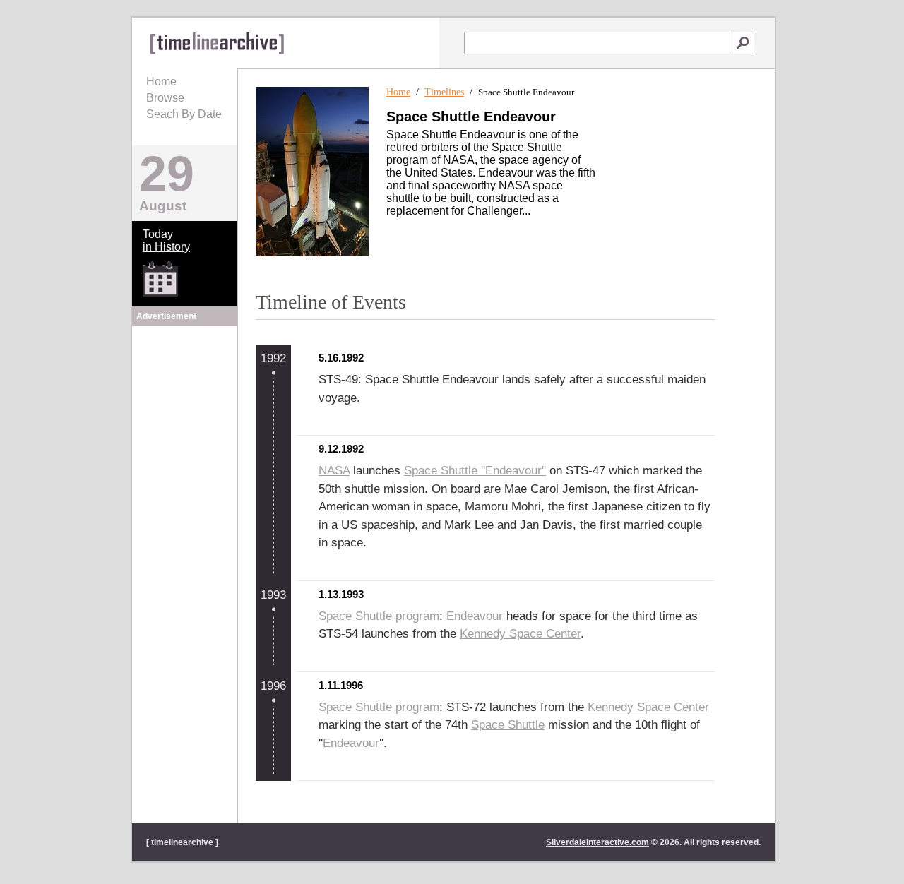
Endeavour (474, 616)
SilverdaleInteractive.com (597, 842)
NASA (334, 470)
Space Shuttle (508, 724)
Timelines (444, 92)
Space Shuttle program (379, 616)
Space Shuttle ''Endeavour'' (475, 470)
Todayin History (166, 240)
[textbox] (597, 43)
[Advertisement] (185, 418)
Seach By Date (184, 114)
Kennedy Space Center (520, 633)
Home (161, 82)
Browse (165, 98)
